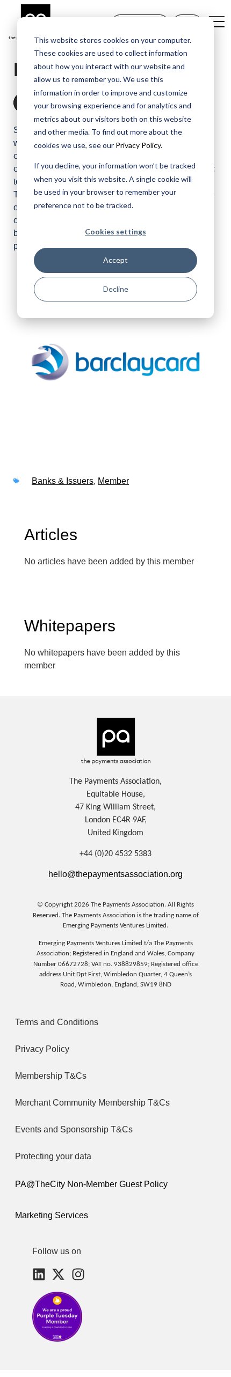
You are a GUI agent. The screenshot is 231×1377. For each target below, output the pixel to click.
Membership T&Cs (50, 1075)
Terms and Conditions (56, 1022)
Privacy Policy (137, 145)
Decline (115, 288)
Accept (115, 259)
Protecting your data (53, 1156)
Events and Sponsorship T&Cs (74, 1129)
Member (113, 480)
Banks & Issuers (62, 480)
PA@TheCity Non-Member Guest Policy (91, 1184)
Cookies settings (115, 231)
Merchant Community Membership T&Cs (92, 1102)
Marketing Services (51, 1215)
